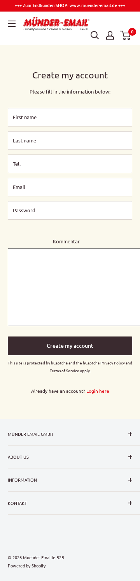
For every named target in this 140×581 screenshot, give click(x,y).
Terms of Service (64, 370)
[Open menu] (12, 24)
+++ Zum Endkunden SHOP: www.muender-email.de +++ (70, 5)
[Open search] (95, 35)
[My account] (110, 35)
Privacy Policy (112, 363)
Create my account (70, 345)
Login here (97, 391)
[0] (126, 35)
